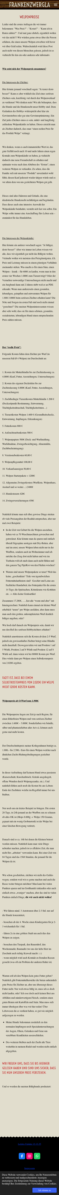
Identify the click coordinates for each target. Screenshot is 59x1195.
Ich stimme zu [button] (44, 1190)
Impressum (29, 1168)
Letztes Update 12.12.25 (29, 1143)
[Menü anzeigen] (55, 4)
